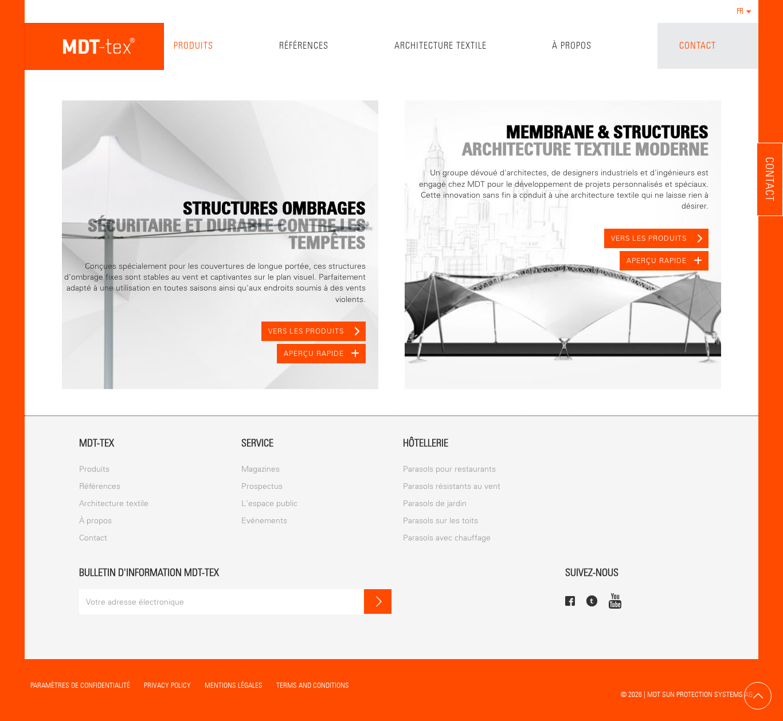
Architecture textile (440, 45)
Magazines (260, 469)
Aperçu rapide (314, 354)
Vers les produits (306, 331)
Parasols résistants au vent (451, 486)
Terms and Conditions (312, 685)
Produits (193, 45)
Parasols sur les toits (440, 521)
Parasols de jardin (435, 503)
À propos (572, 45)
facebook (570, 601)
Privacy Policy (167, 685)
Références (303, 45)
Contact (697, 45)
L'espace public (269, 503)
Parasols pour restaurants (449, 469)
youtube (615, 600)
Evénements (264, 521)
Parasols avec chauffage (447, 538)
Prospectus (262, 486)
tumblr (591, 600)
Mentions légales (234, 685)
